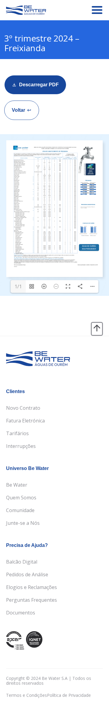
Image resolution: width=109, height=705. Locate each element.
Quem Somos (21, 497)
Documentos (20, 612)
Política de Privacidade (69, 695)
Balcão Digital (21, 561)
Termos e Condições (26, 695)
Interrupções (21, 446)
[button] (21, 110)
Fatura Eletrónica (25, 420)
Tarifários (17, 433)
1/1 (18, 286)
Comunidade (20, 510)
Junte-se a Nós (23, 523)
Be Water (16, 485)
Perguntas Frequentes (31, 600)
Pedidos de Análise (27, 574)
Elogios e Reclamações (31, 587)
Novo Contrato (23, 408)
